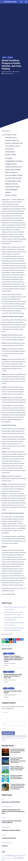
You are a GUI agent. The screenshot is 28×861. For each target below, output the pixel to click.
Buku (3, 798)
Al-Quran (3, 855)
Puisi (3, 860)
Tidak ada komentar (8, 73)
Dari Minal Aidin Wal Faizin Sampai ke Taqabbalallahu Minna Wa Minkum (17, 751)
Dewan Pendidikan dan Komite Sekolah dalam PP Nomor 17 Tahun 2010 (13, 676)
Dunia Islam (8, 806)
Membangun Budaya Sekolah (11, 830)
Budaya (14, 856)
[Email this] (3, 639)
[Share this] (7, 639)
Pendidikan (7, 827)
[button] (21, 2)
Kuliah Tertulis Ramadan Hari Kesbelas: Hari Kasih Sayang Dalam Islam (13, 811)
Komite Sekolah (8, 645)
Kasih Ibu (5, 846)
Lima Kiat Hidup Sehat (9, 838)
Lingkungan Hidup (10, 858)
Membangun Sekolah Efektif (11, 802)
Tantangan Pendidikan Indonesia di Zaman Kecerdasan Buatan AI (16, 777)
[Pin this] (18, 639)
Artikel (3, 806)
